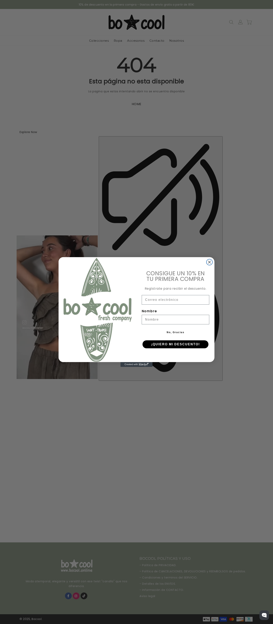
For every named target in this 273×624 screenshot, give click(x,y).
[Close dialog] (209, 262)
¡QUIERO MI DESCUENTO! (175, 344)
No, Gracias (175, 332)
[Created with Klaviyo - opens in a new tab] (136, 364)
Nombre (149, 311)
